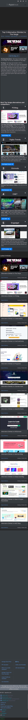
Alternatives (7, 36)
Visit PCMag (5, 135)
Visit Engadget (5, 249)
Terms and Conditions (6, 707)
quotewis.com (8, 700)
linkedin (3, 711)
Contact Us (3, 702)
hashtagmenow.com (10, 698)
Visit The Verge (13, 55)
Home (3, 36)
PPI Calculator (5, 664)
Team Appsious (24, 36)
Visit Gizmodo (5, 190)
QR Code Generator (20, 667)
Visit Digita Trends (6, 164)
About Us (3, 704)
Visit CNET (4, 218)
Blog (18, 661)
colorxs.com (7, 695)
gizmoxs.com (7, 697)
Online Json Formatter (21, 664)
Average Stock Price (6, 661)
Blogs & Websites (14, 36)
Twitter (3, 715)
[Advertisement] (14, 19)
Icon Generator (5, 681)
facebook (4, 709)
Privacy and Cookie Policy (7, 706)
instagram (3, 713)
